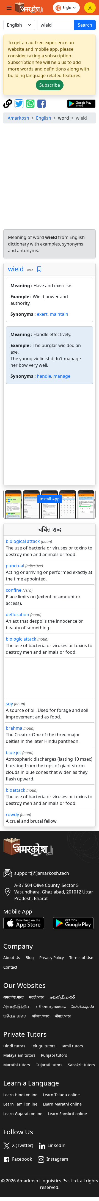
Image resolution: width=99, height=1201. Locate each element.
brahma (14, 728)
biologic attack (21, 639)
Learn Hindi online (20, 1095)
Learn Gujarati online (22, 1114)
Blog (30, 958)
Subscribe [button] (49, 85)
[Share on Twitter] (20, 103)
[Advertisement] (49, 177)
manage (61, 376)
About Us (11, 958)
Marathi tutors (16, 1065)
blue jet (13, 752)
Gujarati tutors (48, 1065)
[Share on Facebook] (41, 103)
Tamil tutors (72, 1046)
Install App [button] (50, 498)
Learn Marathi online (62, 1104)
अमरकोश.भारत (13, 997)
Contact (10, 967)
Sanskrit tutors (81, 1065)
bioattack (15, 790)
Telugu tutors (43, 1046)
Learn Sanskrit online (67, 1114)
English (43, 118)
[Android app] (73, 923)
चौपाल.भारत (63, 1016)
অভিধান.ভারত (40, 1016)
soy (9, 704)
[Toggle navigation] (9, 7)
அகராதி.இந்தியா (17, 1006)
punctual (15, 566)
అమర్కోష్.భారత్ (62, 997)
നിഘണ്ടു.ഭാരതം (51, 1006)
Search (85, 25)
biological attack (23, 541)
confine (13, 590)
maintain (59, 314)
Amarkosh (18, 118)
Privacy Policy (51, 958)
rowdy (12, 814)
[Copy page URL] (8, 103)
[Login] (90, 7)
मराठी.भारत (36, 997)
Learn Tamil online (20, 1104)
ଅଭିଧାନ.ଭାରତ (14, 1016)
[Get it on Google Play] (81, 103)
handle (44, 376)
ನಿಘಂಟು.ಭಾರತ (82, 1006)
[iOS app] (23, 923)
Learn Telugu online (61, 1095)
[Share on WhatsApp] (31, 103)
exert (42, 314)
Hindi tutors (14, 1046)
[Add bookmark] (39, 269)
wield (16, 268)
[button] (10, 504)
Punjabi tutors (54, 1055)
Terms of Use (81, 958)
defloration (17, 614)
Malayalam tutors (19, 1055)
